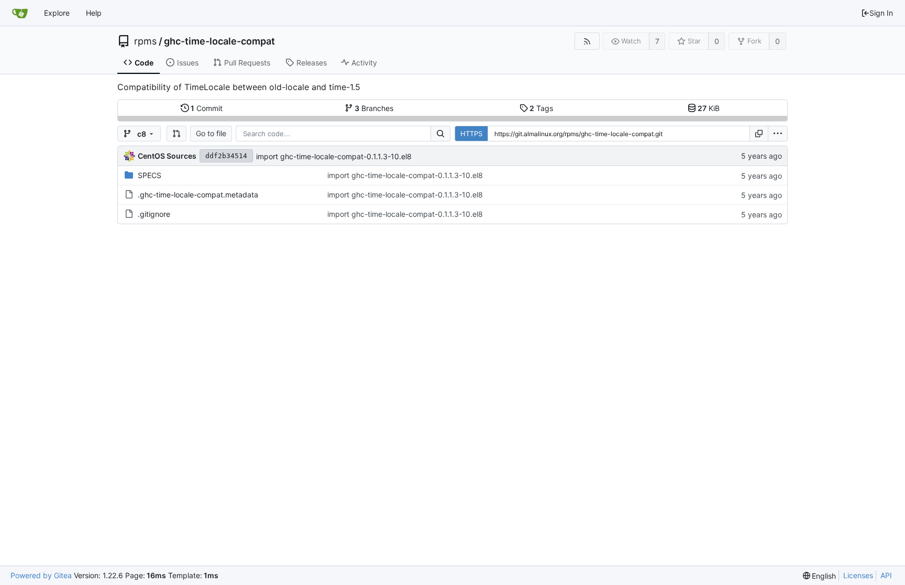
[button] (176, 133)
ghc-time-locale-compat (219, 41)
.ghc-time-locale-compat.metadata (198, 194)
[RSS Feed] (587, 41)
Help (94, 12)
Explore (57, 12)
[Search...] (440, 133)
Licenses (858, 575)
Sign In (881, 12)
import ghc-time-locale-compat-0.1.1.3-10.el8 (334, 156)
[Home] (20, 13)
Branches (374, 108)
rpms (145, 41)
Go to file (211, 133)
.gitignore (154, 213)
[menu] (778, 133)
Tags (541, 108)
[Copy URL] (758, 133)
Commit (207, 108)
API (886, 575)
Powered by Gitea (41, 575)
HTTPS (471, 133)
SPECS (149, 175)
